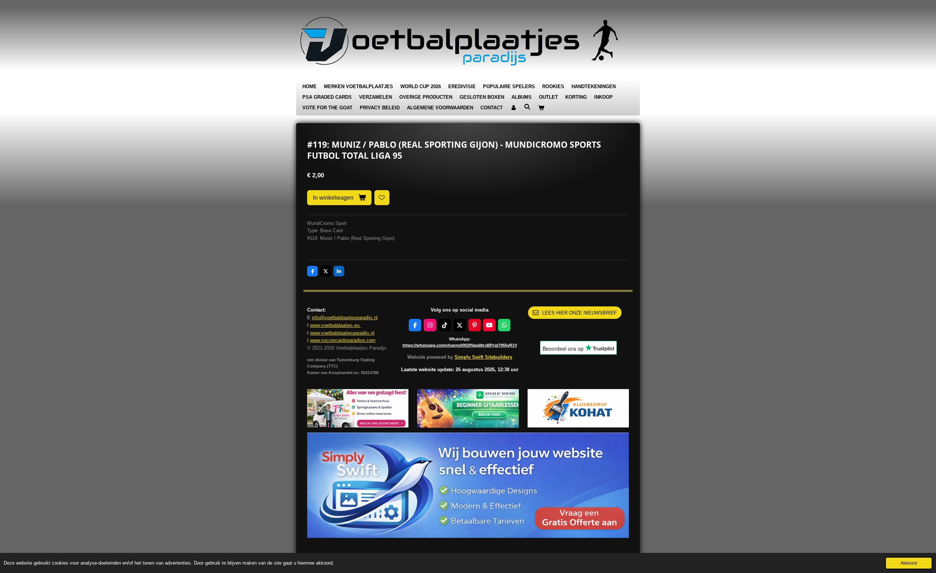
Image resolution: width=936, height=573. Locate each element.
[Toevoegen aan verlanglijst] (381, 197)
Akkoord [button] (909, 563)
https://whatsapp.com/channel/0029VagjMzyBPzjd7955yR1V (460, 345)
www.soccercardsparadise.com (342, 340)
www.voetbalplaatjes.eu (335, 325)
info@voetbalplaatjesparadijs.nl (345, 317)
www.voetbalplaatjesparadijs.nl (342, 333)
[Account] (513, 108)
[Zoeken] (527, 107)
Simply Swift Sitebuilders (483, 357)
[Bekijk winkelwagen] (541, 108)
